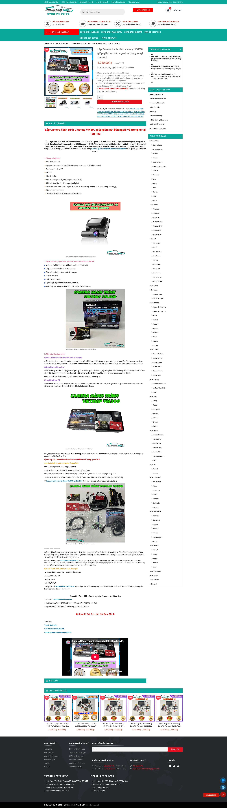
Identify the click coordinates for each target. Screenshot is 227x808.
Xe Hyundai (155, 303)
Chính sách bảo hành (51, 2)
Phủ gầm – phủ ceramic (159, 120)
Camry (155, 192)
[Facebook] (170, 766)
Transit (155, 422)
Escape (155, 418)
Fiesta (155, 426)
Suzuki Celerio (158, 354)
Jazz (155, 460)
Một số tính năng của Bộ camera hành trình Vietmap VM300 (120, 117)
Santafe (156, 332)
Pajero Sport (157, 537)
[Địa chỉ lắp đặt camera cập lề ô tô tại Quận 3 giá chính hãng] (141, 708)
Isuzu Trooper (158, 298)
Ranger (155, 401)
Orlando (156, 499)
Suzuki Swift (157, 362)
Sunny (155, 554)
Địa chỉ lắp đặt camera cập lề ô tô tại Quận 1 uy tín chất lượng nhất (113, 726)
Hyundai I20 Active (159, 307)
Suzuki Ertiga (157, 358)
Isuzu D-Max (157, 294)
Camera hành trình (157, 103)
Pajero (155, 533)
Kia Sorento (157, 277)
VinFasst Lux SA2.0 (159, 388)
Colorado (156, 503)
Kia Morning (157, 251)
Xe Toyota (154, 141)
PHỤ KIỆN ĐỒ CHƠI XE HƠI (55, 805)
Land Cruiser (157, 162)
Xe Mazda (154, 205)
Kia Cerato (156, 243)
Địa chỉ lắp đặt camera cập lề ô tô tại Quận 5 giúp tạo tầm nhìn (169, 726)
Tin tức (47, 763)
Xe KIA (153, 239)
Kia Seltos (156, 269)
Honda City (157, 443)
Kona (155, 315)
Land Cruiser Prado (160, 166)
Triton (155, 541)
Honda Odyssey (158, 456)
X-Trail (155, 550)
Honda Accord (158, 435)
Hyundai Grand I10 (159, 311)
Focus (155, 405)
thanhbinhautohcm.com (62, 599)
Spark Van (156, 490)
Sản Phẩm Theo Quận (116, 109)
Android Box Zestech (118, 2)
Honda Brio (157, 439)
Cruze (155, 494)
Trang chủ (48, 43)
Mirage (155, 524)
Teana (155, 558)
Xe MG (153, 465)
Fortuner (156, 175)
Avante (155, 341)
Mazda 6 (156, 217)
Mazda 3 (156, 213)
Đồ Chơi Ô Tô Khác (157, 124)
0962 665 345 (109, 766)
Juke (155, 567)
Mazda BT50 (157, 222)
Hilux (155, 196)
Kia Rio (155, 260)
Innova (155, 171)
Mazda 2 (156, 209)
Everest (155, 413)
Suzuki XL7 (157, 375)
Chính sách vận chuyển (69, 2)
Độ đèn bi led (156, 107)
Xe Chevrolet (155, 477)
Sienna (155, 153)
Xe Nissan (154, 546)
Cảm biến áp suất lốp (158, 99)
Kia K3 (155, 247)
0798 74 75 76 (110, 769)
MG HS (155, 469)
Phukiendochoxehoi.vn (69, 560)
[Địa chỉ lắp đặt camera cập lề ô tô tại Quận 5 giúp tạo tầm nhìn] (169, 708)
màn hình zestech (102, 2)
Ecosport (156, 409)
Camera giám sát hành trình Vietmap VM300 (108, 149)
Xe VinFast (155, 379)
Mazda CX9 (157, 234)
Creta (155, 337)
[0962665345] (224, 795)
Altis (154, 188)
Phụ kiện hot (48, 753)
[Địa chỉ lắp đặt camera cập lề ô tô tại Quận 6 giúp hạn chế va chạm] (57, 708)
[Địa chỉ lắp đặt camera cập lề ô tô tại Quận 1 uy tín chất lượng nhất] (113, 708)
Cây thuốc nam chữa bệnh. (54, 629)
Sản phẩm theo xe (51, 756)
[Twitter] (174, 766)
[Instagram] (178, 766)
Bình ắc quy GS (49, 760)
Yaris (155, 183)
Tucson (155, 328)
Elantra (155, 320)
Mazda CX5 (157, 230)
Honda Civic (157, 448)
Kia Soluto (156, 273)
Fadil (154, 392)
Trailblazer (157, 482)
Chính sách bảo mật (86, 2)
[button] (89, 51)
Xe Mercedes (156, 571)
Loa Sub (154, 111)
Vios (154, 179)
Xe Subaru (155, 580)
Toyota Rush (157, 145)
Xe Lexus (154, 286)
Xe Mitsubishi (156, 511)
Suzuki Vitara (157, 371)
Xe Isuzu (154, 290)
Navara (155, 563)
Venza (155, 158)
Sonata (155, 345)
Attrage (155, 528)
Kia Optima (157, 256)
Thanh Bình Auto (134, 2)
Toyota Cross (157, 149)
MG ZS (155, 473)
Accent (155, 324)
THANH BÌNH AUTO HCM (64, 586)
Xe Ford (154, 396)
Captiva (155, 507)
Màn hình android (157, 94)
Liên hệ (47, 767)
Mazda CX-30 (157, 226)
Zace (155, 200)
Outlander (156, 520)
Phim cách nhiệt (156, 116)
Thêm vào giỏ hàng (119, 102)
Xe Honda (154, 430)
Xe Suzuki (154, 349)
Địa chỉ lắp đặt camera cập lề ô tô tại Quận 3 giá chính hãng (141, 726)
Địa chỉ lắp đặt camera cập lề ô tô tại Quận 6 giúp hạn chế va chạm (58, 726)
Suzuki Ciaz (157, 367)
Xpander (156, 516)
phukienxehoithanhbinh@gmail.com (146, 769)
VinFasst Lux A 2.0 (159, 384)
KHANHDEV (80, 805)
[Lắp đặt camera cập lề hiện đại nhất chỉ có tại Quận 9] (85, 708)
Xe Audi (154, 584)
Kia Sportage (157, 281)
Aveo (155, 486)
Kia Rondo (156, 264)
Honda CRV (157, 452)
